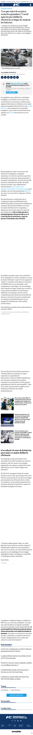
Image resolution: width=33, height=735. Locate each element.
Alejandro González (8, 72)
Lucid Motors (4, 690)
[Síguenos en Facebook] (12, 720)
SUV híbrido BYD (24, 1)
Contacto (10, 725)
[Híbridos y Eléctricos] (16, 717)
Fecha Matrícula (29, 726)
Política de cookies (21, 726)
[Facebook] (2, 77)
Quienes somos (3, 726)
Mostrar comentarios (16, 695)
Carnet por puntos (11, 1)
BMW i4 (27, 191)
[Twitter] (5, 77)
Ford (18, 1)
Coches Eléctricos (6, 8)
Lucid (11, 113)
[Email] (17, 77)
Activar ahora (11, 92)
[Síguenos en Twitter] (15, 720)
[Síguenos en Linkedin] (17, 720)
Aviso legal (15, 726)
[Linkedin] (8, 77)
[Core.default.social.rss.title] (20, 720)
